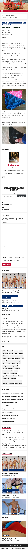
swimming (5, 383)
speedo (16, 371)
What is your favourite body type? (10, 291)
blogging (20, 356)
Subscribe (21, 196)
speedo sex (13, 378)
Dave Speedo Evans (7, 30)
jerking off (5, 366)
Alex (8, 351)
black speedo (5, 356)
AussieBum (5, 353)
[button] (2, 11)
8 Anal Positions (12, 409)
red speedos (5, 371)
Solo (24, 22)
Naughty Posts (11, 22)
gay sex (4, 363)
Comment (5, 222)
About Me (5, 22)
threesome (11, 383)
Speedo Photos (6, 376)
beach (16, 353)
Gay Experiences (6, 295)
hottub (18, 363)
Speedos (20, 376)
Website (4, 252)
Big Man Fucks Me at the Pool (9, 301)
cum (4, 361)
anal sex (16, 351)
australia (11, 353)
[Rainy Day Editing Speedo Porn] (14, 529)
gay (13, 361)
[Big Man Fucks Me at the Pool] (14, 486)
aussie (21, 351)
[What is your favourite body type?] (14, 281)
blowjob (4, 358)
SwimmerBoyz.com (7, 381)
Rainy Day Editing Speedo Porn (9, 539)
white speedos (18, 383)
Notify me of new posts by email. (11, 260)
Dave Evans (8, 361)
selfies (11, 371)
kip (9, 366)
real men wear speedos (8, 368)
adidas (4, 351)
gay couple (18, 361)
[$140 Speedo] (14, 507)
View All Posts (19, 173)
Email (3, 247)
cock (23, 358)
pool (17, 366)
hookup (13, 363)
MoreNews (11, 545)
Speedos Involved (6, 24)
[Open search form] (26, 11)
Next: (5, 208)
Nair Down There (15, 415)
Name (3, 241)
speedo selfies (6, 378)
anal (12, 351)
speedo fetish (6, 373)
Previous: (7, 203)
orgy (13, 366)
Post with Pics (19, 22)
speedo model (13, 373)
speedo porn (14, 376)
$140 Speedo (5, 309)
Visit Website (8, 173)
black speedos (13, 356)
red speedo (17, 368)
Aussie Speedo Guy (14, 3)
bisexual (21, 353)
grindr (9, 363)
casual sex (17, 358)
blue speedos (11, 358)
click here (9, 45)
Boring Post (6, 535)
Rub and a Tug (11, 421)
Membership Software (20, 548)
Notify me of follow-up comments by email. (14, 257)
